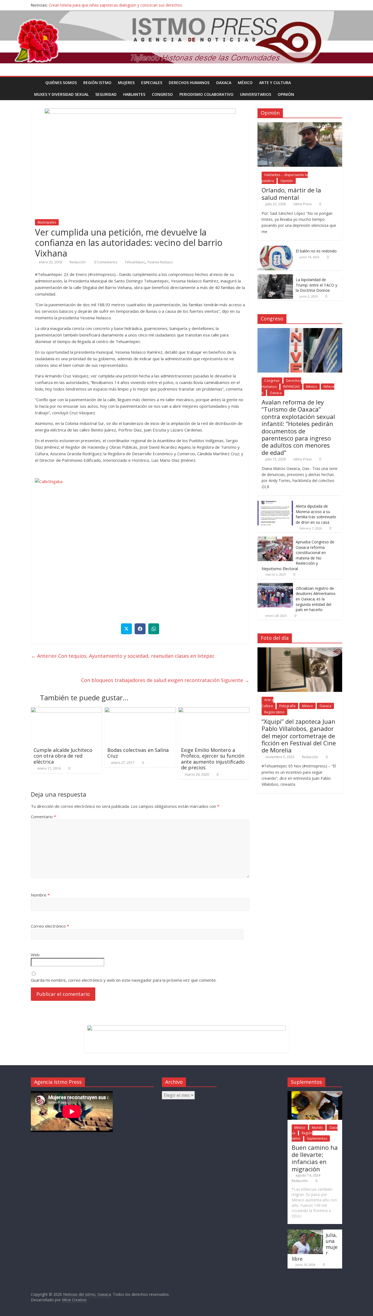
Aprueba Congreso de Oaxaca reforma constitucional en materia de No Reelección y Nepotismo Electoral (298, 555)
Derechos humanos (189, 82)
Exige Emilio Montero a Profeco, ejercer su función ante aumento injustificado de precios (213, 759)
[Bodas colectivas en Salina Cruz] (140, 710)
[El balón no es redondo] (275, 248)
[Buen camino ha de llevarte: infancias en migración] (315, 1093)
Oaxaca (223, 82)
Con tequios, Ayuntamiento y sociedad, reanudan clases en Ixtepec (123, 656)
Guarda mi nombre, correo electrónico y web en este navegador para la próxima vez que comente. (124, 980)
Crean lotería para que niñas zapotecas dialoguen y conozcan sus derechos (115, 5)
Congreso (162, 94)
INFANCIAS (291, 386)
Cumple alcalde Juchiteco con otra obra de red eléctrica (63, 756)
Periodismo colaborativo (206, 94)
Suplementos (317, 1138)
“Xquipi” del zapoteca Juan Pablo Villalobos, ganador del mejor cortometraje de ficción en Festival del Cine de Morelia (299, 735)
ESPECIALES (151, 82)
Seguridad (106, 94)
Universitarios (255, 94)
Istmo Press (303, 204)
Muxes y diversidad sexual (61, 94)
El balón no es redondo (316, 251)
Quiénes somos (61, 82)
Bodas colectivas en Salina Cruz (138, 753)
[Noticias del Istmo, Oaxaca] (186, 37)
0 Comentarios (105, 262)
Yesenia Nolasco (160, 262)
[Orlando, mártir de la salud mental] (299, 125)
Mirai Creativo (74, 1299)
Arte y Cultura (275, 82)
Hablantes (134, 94)
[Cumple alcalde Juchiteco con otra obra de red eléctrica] (66, 710)
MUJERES (126, 82)
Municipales (47, 222)
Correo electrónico (50, 926)
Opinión (286, 94)
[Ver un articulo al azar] (336, 82)
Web (35, 954)
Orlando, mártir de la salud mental (291, 193)
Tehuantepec (135, 262)
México (245, 82)
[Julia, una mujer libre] (305, 1232)
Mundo (317, 1127)
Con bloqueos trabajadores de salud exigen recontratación (165, 680)
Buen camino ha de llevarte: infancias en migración (315, 1158)
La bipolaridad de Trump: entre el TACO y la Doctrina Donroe (316, 285)
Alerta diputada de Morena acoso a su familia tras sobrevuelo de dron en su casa (316, 514)
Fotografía (287, 706)
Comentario (43, 816)
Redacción (78, 262)
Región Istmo (97, 82)
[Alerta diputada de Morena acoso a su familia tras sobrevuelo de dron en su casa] (275, 503)
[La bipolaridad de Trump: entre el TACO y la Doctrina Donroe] (275, 277)
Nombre (40, 895)
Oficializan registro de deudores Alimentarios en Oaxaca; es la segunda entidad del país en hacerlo (316, 599)
